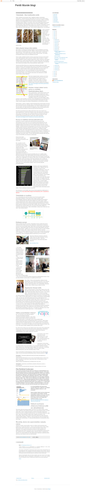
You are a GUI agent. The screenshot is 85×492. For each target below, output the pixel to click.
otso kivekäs (55, 18)
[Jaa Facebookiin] (36, 437)
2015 (55, 71)
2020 (55, 32)
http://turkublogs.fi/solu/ (34, 243)
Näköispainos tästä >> (57, 26)
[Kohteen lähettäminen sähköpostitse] (33, 437)
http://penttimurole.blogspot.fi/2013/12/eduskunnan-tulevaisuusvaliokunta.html (30, 116)
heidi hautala (55, 19)
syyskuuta (56, 44)
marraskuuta (56, 41)
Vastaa (20, 458)
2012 (55, 76)
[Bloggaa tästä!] (34, 437)
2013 (55, 74)
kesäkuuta (56, 48)
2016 (55, 38)
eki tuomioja (55, 20)
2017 (55, 37)
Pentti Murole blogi (25, 5)
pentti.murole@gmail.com (58, 80)
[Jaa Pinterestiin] (37, 437)
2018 (55, 35)
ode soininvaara (56, 22)
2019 (55, 34)
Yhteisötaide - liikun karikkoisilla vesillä (61, 57)
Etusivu (32, 478)
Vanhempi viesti (47, 478)
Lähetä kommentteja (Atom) (22, 480)
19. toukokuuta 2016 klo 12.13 (26, 445)
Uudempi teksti (18, 478)
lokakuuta (56, 42)
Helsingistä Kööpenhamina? (59, 61)
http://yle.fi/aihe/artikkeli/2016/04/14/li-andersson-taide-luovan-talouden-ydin (40, 400)
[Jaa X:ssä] (35, 437)
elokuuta (56, 45)
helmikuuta (56, 68)
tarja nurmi (55, 15)
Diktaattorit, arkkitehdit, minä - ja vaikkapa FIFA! (59, 52)
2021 (55, 31)
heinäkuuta (56, 47)
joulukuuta (56, 39)
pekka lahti (55, 14)
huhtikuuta (56, 65)
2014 (55, 73)
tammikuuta (56, 69)
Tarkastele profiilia (55, 82)
